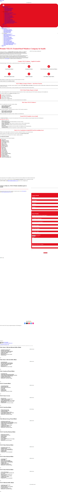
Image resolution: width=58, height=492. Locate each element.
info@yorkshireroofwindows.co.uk (13, 180)
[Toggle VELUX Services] (57, 28)
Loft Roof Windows (7, 14)
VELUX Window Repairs (7, 32)
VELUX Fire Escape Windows (8, 19)
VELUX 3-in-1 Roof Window (8, 16)
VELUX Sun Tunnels (7, 18)
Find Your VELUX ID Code (6, 6)
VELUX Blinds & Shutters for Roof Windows (10, 22)
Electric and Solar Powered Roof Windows (9, 35)
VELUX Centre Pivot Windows (8, 41)
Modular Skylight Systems (8, 13)
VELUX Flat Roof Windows (8, 17)
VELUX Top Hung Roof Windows (8, 38)
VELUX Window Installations (8, 29)
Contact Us (1, 329)
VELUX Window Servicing (8, 10)
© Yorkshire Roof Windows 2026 (4, 344)
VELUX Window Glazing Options (8, 44)
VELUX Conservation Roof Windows (9, 21)
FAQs (3, 24)
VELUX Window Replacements (8, 8)
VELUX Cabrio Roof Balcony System (9, 20)
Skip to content (2, 0)
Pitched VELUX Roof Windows (8, 12)
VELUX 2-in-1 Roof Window (8, 15)
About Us (1, 330)
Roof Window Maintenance (8, 9)
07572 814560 (7, 58)
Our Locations (5, 23)
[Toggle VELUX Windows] (57, 33)
